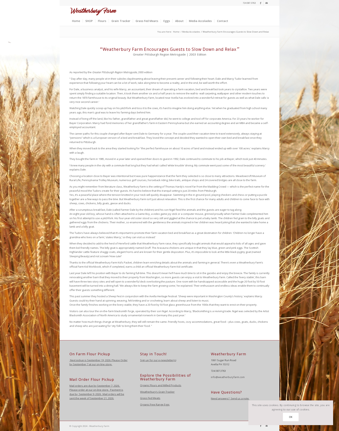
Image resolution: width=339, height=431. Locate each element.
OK (291, 417)
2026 (116, 385)
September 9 (86, 394)
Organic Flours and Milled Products (160, 385)
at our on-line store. (100, 364)
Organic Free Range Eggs (155, 404)
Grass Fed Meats (150, 398)
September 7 (80, 364)
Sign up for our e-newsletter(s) (158, 360)
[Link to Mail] (267, 3)
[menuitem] (76, 21)
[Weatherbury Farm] (93, 11)
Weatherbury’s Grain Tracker (157, 392)
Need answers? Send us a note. (230, 398)
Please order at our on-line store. (89, 390)
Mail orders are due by (83, 385)
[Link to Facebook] (260, 3)
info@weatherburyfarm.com (228, 377)
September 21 (98, 398)
